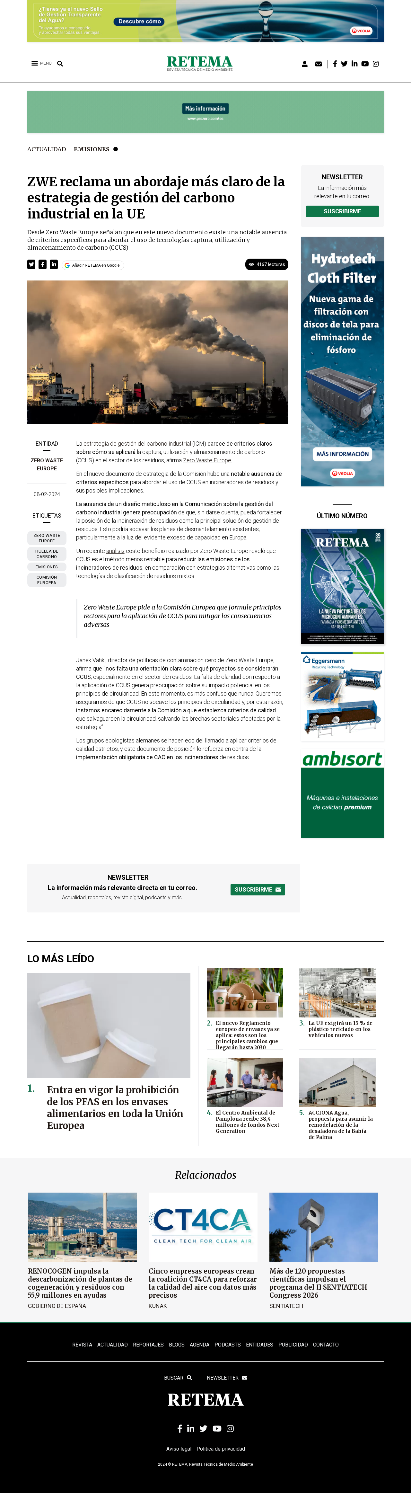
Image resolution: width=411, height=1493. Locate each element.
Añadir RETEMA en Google (96, 265)
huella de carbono (46, 554)
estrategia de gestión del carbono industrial (136, 443)
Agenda (199, 1345)
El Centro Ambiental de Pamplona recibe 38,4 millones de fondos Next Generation (247, 1122)
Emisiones (91, 149)
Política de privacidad (221, 1449)
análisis (115, 550)
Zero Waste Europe (46, 538)
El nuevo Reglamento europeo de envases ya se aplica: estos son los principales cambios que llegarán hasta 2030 (248, 1035)
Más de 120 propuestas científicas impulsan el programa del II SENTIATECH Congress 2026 (318, 1283)
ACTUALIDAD (112, 1345)
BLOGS (177, 1345)
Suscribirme (342, 211)
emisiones (47, 566)
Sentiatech (286, 1305)
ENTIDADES (259, 1345)
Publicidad (293, 1345)
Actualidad (46, 149)
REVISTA (82, 1345)
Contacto (326, 1345)
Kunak (158, 1305)
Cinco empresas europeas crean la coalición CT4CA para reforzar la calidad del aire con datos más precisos (203, 1283)
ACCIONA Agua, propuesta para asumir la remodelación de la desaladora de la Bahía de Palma (341, 1125)
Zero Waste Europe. (207, 460)
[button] (31, 264)
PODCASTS (227, 1345)
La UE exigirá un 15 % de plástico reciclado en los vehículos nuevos (340, 1029)
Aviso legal (178, 1449)
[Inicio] (202, 64)
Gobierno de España (57, 1305)
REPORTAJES (148, 1345)
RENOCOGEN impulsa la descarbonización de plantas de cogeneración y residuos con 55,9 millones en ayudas (80, 1283)
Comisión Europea (47, 580)
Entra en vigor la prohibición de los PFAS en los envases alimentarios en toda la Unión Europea (115, 1107)
